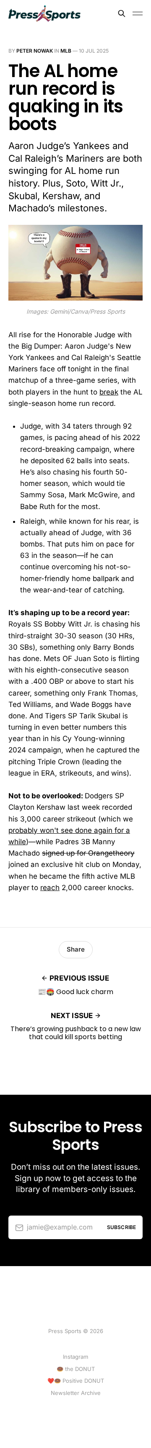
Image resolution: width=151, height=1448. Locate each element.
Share (76, 949)
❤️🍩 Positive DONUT (75, 1380)
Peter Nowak (34, 51)
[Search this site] (121, 13)
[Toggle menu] (137, 13)
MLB (65, 51)
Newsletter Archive (76, 1392)
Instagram (75, 1356)
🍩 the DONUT (76, 1368)
